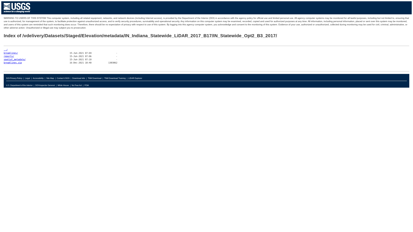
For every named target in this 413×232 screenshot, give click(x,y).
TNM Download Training (115, 78)
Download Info (78, 78)
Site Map (50, 78)
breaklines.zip (13, 62)
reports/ (9, 56)
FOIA (87, 85)
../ (6, 49)
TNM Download (94, 78)
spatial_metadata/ (15, 59)
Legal (27, 78)
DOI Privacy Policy (14, 78)
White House (63, 85)
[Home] (17, 13)
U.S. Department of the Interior (19, 85)
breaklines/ (11, 53)
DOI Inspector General (45, 85)
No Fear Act (77, 85)
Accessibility (38, 78)
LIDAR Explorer (135, 78)
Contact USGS (63, 78)
